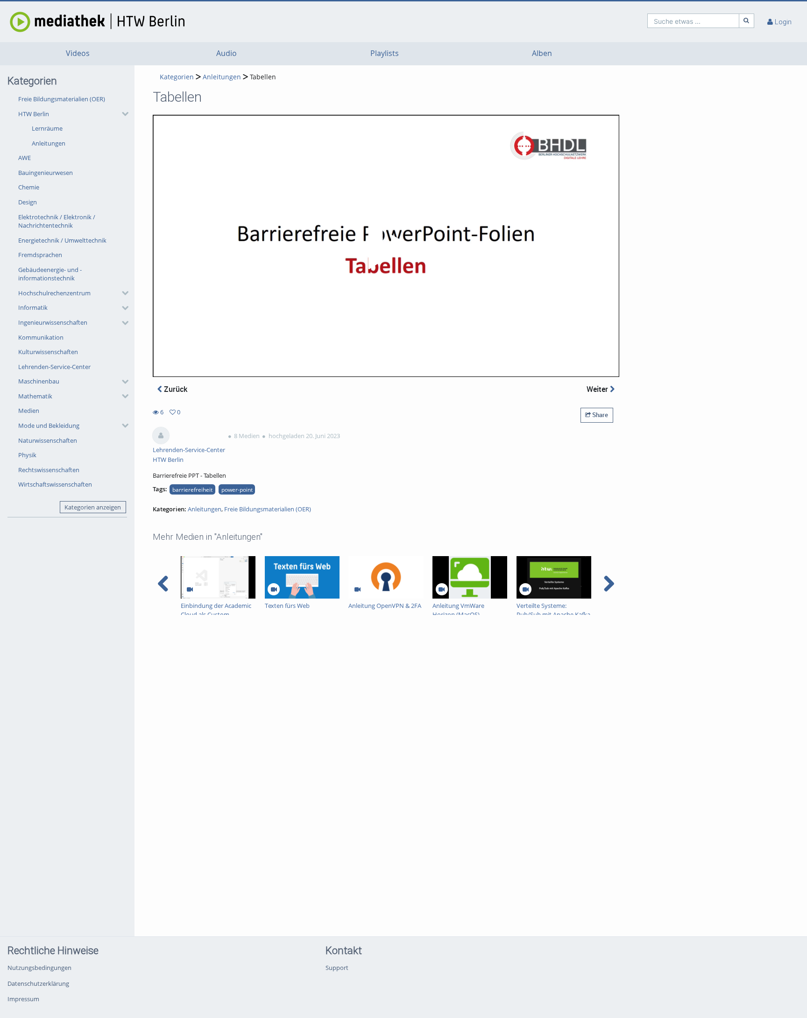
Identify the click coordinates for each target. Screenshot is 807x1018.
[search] (693, 21)
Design (27, 202)
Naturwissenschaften (47, 440)
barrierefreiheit (192, 489)
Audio (226, 53)
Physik (27, 455)
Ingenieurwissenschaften (52, 322)
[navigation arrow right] (609, 584)
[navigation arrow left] (163, 584)
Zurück (174, 389)
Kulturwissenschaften (48, 352)
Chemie (28, 187)
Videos (78, 53)
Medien (28, 410)
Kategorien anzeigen (92, 507)
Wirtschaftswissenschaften (55, 484)
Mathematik (35, 396)
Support (337, 967)
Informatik (33, 307)
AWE (24, 157)
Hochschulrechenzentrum (54, 293)
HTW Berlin (33, 114)
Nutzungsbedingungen (39, 967)
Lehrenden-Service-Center (54, 367)
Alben (542, 53)
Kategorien (177, 76)
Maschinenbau (38, 381)
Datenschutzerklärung (38, 983)
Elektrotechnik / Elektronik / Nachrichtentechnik (56, 221)
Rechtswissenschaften (48, 470)
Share (599, 415)
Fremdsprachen (40, 255)
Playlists (384, 53)
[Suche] (747, 21)
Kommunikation (41, 337)
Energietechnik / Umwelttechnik (62, 240)
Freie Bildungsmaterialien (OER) (61, 99)
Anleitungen (48, 143)
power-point (237, 489)
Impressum (23, 999)
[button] (71, 128)
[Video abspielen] (386, 246)
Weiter (598, 389)
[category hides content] (122, 113)
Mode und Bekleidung (48, 425)
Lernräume (47, 128)
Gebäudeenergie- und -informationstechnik (50, 274)
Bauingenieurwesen (45, 172)
